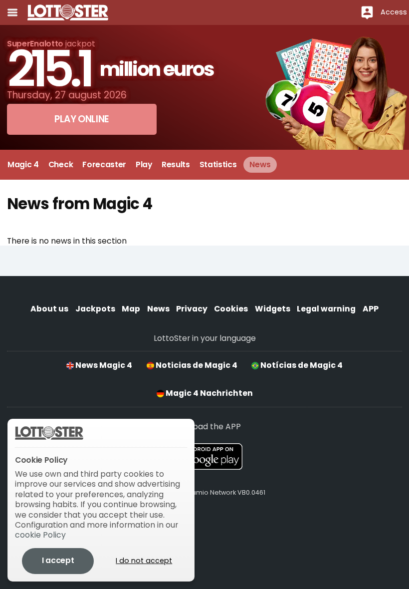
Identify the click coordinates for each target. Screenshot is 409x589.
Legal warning (326, 308)
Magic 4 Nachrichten (208, 393)
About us (49, 308)
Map (131, 308)
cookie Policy (40, 535)
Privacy (191, 308)
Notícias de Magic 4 (301, 365)
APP (371, 308)
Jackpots (95, 308)
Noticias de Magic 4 (195, 365)
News (158, 308)
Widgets (272, 308)
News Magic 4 (103, 365)
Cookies (231, 308)
